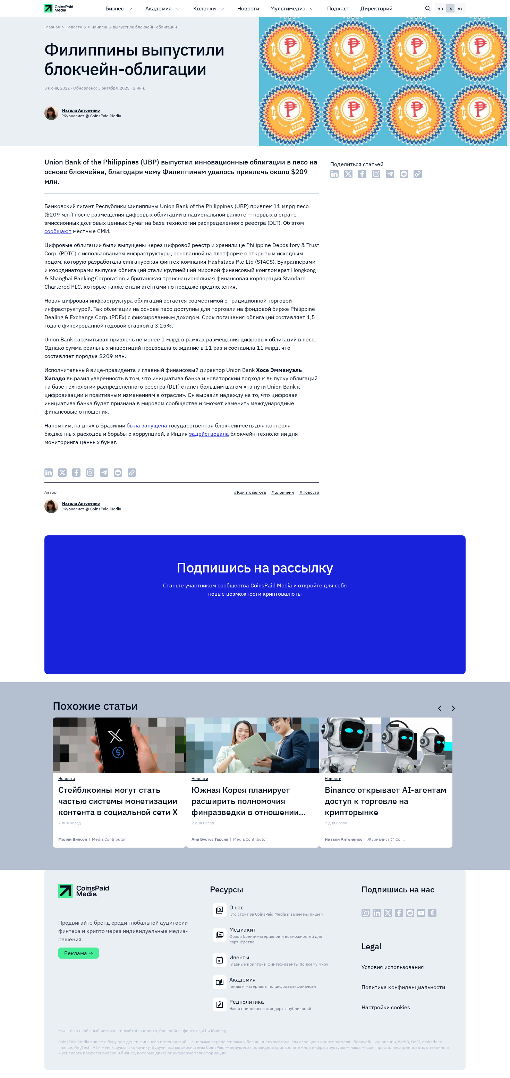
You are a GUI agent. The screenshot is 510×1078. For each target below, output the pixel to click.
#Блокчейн (282, 492)
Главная (52, 26)
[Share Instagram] (376, 174)
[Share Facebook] (362, 174)
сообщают (57, 231)
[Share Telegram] (390, 174)
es (460, 8)
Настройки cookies (386, 1007)
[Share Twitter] (348, 174)
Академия (158, 8)
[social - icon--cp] (432, 913)
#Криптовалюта (250, 492)
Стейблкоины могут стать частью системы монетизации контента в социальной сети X (118, 800)
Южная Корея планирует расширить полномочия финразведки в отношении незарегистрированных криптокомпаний (245, 800)
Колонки (204, 8)
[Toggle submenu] (130, 8)
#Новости (309, 492)
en (440, 8)
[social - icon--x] (388, 913)
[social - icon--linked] (377, 913)
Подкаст (338, 8)
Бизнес (114, 8)
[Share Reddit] (404, 174)
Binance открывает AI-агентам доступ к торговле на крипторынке (386, 800)
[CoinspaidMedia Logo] (59, 8)
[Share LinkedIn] (334, 174)
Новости (248, 8)
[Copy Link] (418, 174)
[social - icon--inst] (366, 913)
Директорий (376, 8)
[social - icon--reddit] (410, 913)
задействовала (209, 433)
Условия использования (393, 967)
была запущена (147, 425)
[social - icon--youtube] (421, 913)
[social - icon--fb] (399, 913)
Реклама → (78, 953)
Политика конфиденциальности (403, 987)
